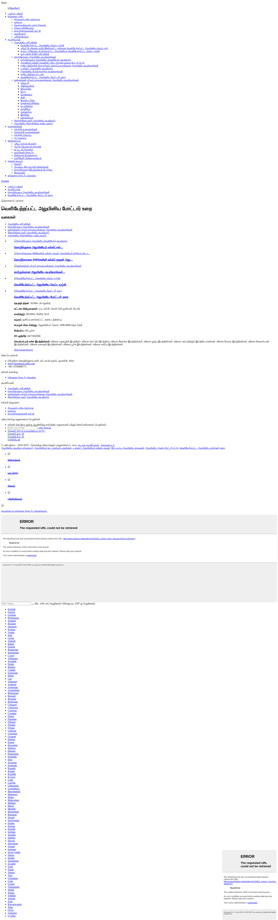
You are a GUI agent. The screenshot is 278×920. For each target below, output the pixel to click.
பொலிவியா (26, 94)
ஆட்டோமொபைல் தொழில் (27, 146)
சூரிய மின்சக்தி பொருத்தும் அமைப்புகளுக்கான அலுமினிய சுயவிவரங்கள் (59, 65)
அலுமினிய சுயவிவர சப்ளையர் (17, 448)
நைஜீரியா (26, 109)
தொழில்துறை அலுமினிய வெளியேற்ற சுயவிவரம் (46, 60)
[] (33, 604)
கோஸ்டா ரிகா (28, 100)
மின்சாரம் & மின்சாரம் (25, 155)
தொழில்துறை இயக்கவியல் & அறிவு (33, 169)
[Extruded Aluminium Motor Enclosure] (38, 290)
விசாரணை (20, 349)
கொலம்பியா (27, 117)
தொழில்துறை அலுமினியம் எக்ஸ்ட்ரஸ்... (38, 247)
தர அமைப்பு (20, 138)
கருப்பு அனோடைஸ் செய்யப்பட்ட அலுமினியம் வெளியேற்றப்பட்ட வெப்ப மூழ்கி (60, 51)
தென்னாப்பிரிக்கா (30, 103)
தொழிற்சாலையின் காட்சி (27, 31)
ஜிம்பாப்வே (26, 88)
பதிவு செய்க (44, 427)
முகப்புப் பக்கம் (15, 13)
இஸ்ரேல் (25, 114)
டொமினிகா (27, 106)
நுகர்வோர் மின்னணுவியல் (28, 158)
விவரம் (29, 349)
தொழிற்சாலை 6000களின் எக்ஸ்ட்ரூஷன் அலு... (43, 259)
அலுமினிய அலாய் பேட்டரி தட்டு (161, 448)
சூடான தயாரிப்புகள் (88, 445)
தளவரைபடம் (108, 445)
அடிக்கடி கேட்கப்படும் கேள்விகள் (31, 167)
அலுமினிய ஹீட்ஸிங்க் (25, 42)
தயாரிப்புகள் (14, 39)
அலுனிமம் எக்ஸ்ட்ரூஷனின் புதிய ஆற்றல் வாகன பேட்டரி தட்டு (52, 62)
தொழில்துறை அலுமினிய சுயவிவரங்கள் (35, 57)
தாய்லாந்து (26, 112)
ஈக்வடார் (25, 83)
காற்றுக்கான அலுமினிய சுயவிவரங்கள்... (39, 272)
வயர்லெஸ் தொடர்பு (24, 152)
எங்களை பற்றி (15, 16)
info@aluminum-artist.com (21, 363)
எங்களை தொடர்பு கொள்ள (22, 175)
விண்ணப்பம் (14, 141)
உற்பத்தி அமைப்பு (23, 135)
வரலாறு (18, 22)
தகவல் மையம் (15, 161)
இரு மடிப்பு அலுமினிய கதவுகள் (127, 448)
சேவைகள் (19, 172)
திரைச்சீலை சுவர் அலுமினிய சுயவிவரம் (35, 120)
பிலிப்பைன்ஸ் (27, 86)
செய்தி (18, 164)
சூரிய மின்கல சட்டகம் (32, 74)
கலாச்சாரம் (20, 33)
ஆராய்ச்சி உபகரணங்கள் (27, 132)
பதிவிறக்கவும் (21, 36)
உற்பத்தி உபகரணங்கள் (25, 129)
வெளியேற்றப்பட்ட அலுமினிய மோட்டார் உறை (43, 77)
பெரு (23, 91)
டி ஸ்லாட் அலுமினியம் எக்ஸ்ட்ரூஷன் (91, 448)
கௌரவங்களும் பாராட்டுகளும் (30, 25)
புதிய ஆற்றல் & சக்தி (25, 143)
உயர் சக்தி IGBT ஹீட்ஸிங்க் (35, 54)
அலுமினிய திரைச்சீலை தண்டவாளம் (33, 123)
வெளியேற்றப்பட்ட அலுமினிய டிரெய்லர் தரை (202, 448)
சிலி (23, 97)
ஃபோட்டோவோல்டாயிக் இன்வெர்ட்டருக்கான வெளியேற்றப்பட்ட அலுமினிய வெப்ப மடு (64, 48)
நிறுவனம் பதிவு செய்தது (27, 19)
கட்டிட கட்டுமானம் (23, 149)
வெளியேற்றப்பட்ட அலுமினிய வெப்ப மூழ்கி (42, 45)
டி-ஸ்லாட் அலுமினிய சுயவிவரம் (37, 68)
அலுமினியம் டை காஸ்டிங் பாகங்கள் (53, 448)
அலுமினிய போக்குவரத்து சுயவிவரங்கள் (42, 71)
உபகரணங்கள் (15, 126)
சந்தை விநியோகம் (24, 28)
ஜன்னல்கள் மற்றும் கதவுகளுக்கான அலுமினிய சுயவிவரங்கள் (46, 80)
